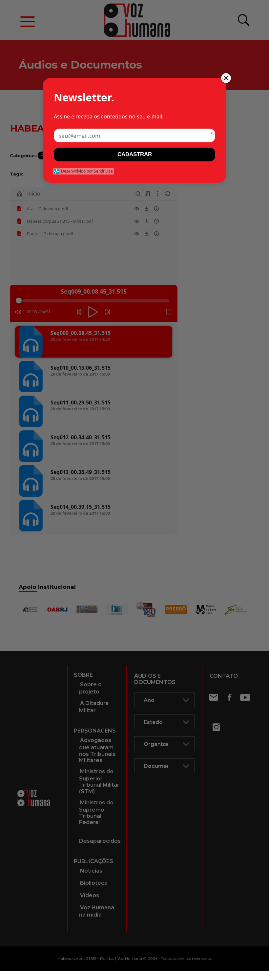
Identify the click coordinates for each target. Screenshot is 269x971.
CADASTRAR (134, 154)
